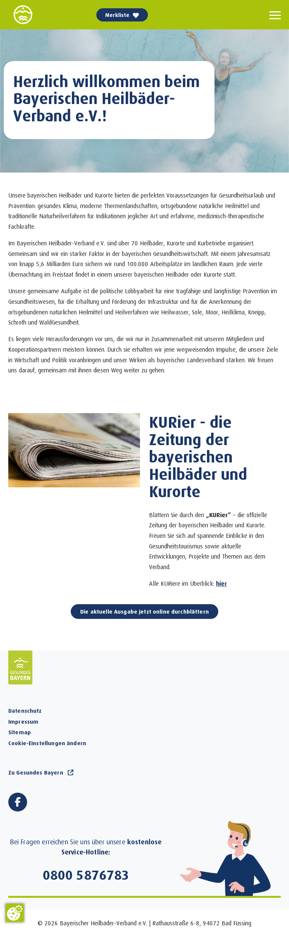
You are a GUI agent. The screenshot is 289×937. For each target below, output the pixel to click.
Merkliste (117, 15)
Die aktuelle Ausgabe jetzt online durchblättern (144, 611)
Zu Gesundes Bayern (35, 772)
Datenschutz (25, 710)
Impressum (23, 721)
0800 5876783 (86, 874)
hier (221, 583)
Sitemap (19, 732)
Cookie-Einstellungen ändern (47, 742)
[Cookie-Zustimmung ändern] (15, 913)
